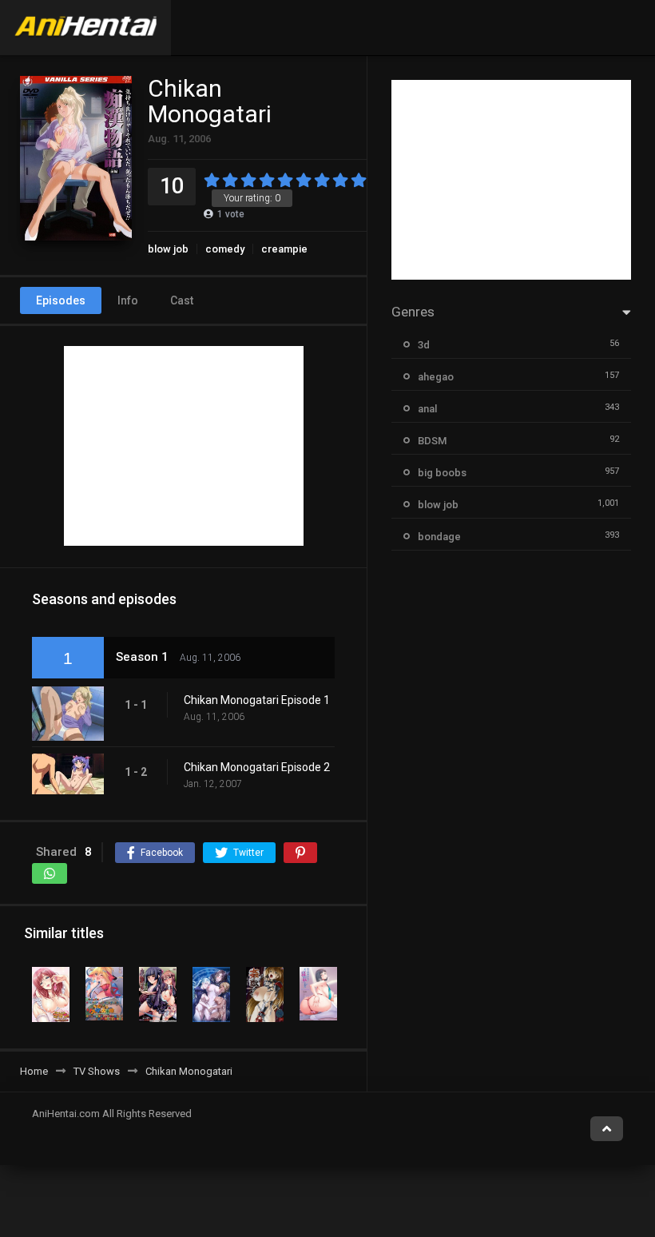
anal (427, 409)
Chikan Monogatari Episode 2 (257, 767)
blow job (168, 249)
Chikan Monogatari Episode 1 (257, 700)
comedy (224, 249)
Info (127, 300)
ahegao (436, 377)
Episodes (60, 300)
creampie (284, 249)
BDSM (432, 441)
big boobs (442, 473)
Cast (181, 300)
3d (424, 345)
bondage (439, 537)
